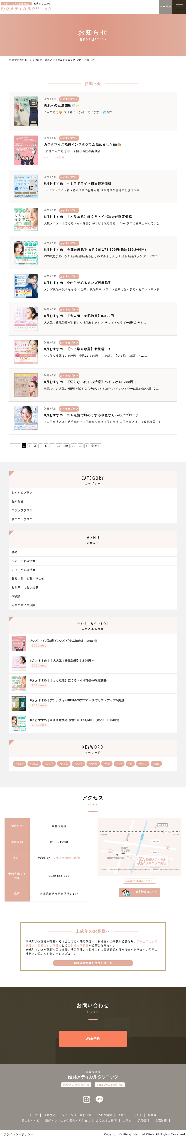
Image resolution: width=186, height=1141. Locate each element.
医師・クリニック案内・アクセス (67, 1120)
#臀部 (107, 763)
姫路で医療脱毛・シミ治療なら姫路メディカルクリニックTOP (45, 60)
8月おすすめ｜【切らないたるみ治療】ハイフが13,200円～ (90, 382)
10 (59, 445)
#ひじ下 (49, 763)
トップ (33, 1115)
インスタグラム (86, 1099)
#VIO (119, 763)
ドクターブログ (22, 519)
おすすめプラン (22, 492)
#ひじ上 (34, 763)
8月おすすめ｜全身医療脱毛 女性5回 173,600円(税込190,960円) (95, 249)
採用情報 (143, 1120)
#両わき (19, 763)
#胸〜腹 (93, 763)
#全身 (156, 763)
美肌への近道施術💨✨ (62, 105)
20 (66, 445)
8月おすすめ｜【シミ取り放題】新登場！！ (78, 349)
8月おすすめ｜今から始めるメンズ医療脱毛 (78, 282)
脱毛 (14, 552)
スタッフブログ (22, 510)
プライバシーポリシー (18, 1134)
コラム (127, 1120)
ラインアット (99, 1099)
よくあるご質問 (106, 1120)
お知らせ (18, 501)
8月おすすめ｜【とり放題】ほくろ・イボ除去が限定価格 (88, 216)
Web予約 (93, 1038)
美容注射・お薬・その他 (28, 578)
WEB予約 (165, 6)
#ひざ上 (64, 763)
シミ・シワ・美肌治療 (77, 1115)
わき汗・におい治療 (25, 587)
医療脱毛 (50, 1115)
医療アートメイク (130, 1115)
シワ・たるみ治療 (24, 569)
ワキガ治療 (104, 1115)
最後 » (95, 445)
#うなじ (143, 763)
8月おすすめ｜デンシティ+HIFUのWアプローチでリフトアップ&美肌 (77, 703)
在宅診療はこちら (146, 891)
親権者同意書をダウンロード (93, 963)
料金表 (152, 1115)
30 (74, 445)
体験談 (16, 596)
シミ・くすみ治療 (54, 157)
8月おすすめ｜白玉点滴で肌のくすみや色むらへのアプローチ (91, 415)
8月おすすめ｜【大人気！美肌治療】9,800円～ (81, 316)
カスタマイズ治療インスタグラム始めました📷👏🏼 (82, 144)
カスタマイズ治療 (24, 605)
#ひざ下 (78, 763)
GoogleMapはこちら (139, 881)
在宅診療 (161, 1120)
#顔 (130, 763)
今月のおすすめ (29, 1120)
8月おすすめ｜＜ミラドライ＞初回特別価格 (78, 183)
